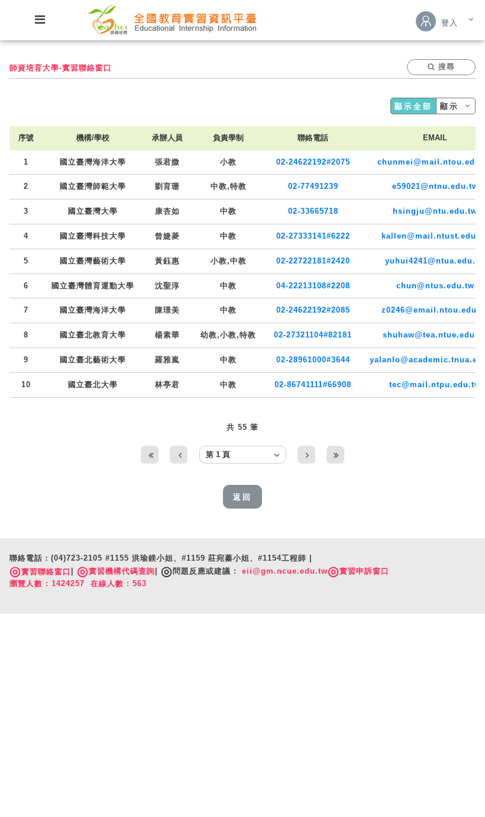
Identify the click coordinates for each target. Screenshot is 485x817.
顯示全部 (413, 106)
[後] (306, 455)
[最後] (335, 455)
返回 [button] (242, 497)
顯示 (451, 106)
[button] (441, 67)
